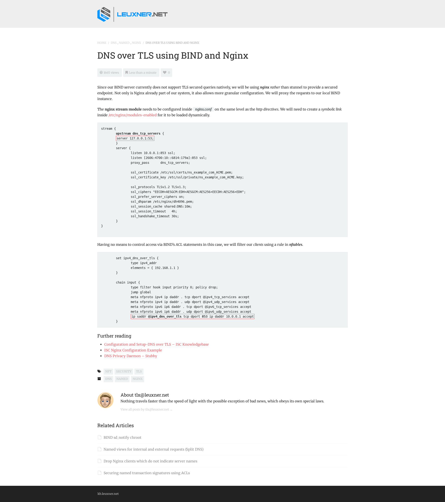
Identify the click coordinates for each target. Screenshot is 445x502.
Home (101, 42)
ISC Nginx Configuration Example (133, 350)
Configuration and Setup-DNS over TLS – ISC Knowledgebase (156, 344)
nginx (136, 42)
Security (123, 371)
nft (108, 371)
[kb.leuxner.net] (132, 13)
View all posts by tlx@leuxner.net (147, 409)
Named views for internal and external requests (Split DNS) (153, 449)
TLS (139, 371)
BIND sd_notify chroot (122, 437)
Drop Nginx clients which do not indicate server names (150, 461)
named (124, 42)
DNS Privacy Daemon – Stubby (130, 356)
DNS (114, 42)
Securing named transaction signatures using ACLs (147, 473)
